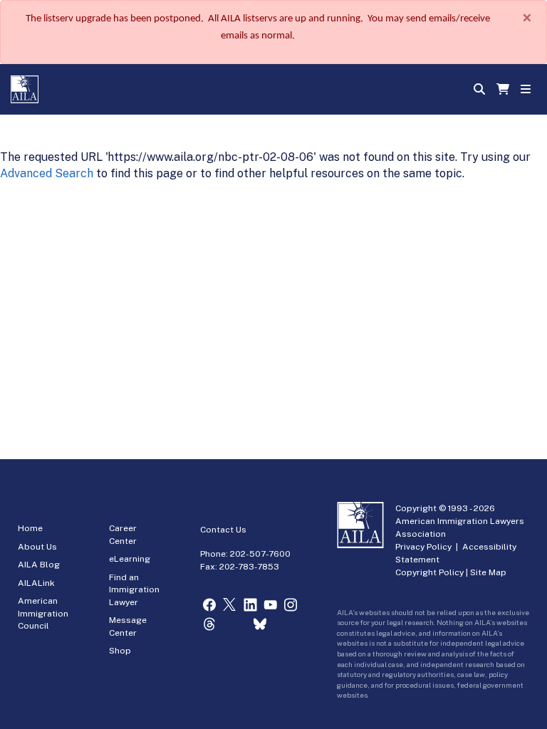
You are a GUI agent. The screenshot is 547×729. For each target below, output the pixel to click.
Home (30, 528)
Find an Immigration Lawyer (134, 589)
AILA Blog (39, 565)
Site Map (488, 572)
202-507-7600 (260, 554)
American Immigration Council (43, 613)
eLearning (129, 559)
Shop (120, 651)
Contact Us (223, 530)
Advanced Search (46, 173)
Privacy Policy (423, 547)
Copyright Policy (429, 572)
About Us (37, 547)
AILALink (36, 583)
